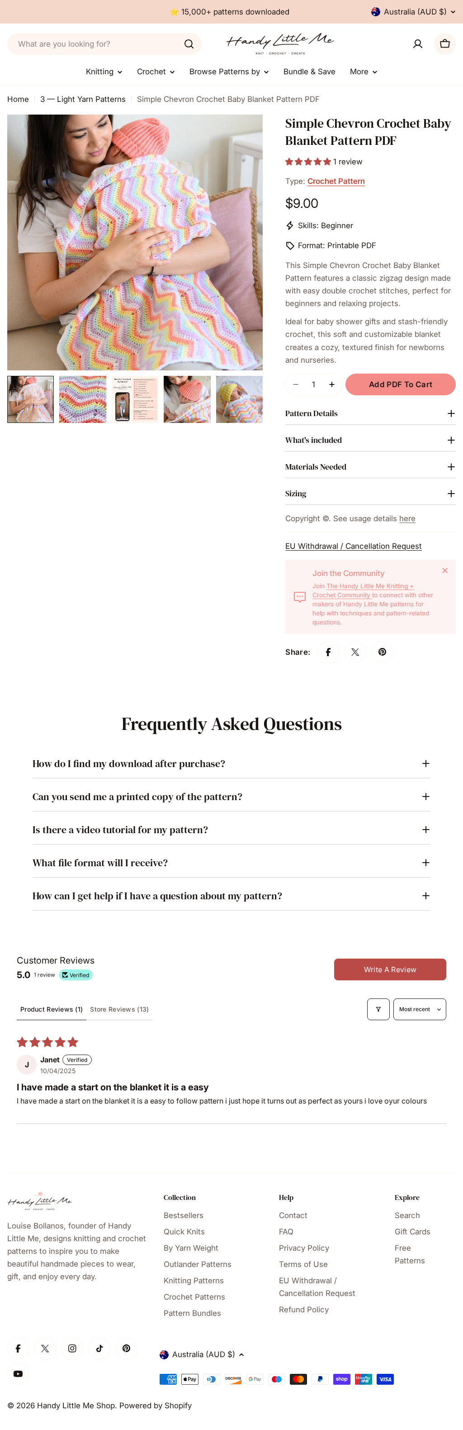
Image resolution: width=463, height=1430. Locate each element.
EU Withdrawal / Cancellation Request (353, 546)
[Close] (445, 570)
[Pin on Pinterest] (382, 652)
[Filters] (378, 1009)
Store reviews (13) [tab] (119, 1009)
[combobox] (104, 44)
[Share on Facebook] (328, 652)
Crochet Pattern (336, 181)
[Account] (417, 43)
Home (18, 99)
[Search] (189, 43)
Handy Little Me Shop (76, 1405)
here (407, 518)
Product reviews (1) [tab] (51, 1009)
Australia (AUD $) (415, 11)
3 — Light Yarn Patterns (83, 99)
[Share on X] (355, 652)
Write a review (390, 969)
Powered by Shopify (155, 1405)
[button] (309, 161)
